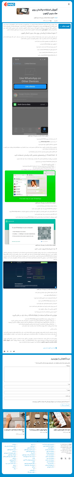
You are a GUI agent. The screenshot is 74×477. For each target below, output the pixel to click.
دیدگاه (68, 365)
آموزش (49, 348)
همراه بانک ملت (50, 455)
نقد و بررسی (45, 348)
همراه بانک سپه (50, 458)
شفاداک (14, 444)
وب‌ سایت (68, 396)
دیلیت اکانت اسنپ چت (10, 463)
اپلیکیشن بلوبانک (50, 453)
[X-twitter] (65, 458)
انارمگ (56, 18)
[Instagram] (69, 458)
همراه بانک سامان (50, 456)
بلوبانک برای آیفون (12, 455)
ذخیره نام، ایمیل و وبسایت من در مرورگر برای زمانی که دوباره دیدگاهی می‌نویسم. (50, 401)
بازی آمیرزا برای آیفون (30, 451)
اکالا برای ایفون (12, 460)
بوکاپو (33, 467)
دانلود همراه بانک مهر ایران (10, 453)
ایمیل (68, 390)
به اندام (14, 451)
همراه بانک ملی (50, 462)
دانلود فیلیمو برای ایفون (29, 463)
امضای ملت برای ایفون (30, 465)
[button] (60, 26)
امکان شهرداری (50, 467)
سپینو (14, 465)
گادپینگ (33, 453)
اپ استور (33, 444)
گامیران (14, 467)
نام (69, 384)
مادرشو (14, 458)
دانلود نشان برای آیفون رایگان (9, 456)
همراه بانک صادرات (49, 460)
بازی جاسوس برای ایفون (29, 450)
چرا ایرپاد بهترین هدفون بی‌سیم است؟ (38, 430)
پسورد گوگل (13, 462)
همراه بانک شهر (50, 451)
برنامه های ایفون (31, 448)
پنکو (15, 469)
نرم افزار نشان (51, 448)
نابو (34, 469)
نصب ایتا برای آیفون (11, 450)
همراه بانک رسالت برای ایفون (28, 455)
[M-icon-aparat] (61, 458)
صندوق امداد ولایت (49, 465)
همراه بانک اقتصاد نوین (48, 446)
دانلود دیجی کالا (31, 472)
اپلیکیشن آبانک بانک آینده (48, 444)
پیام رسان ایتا (51, 463)
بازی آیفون (32, 446)
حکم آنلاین (32, 470)
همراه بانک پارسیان (49, 450)
